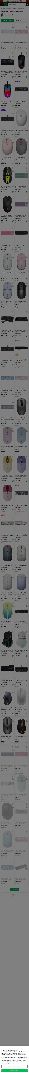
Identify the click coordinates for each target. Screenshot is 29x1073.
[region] (14, 1059)
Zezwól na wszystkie (14, 1070)
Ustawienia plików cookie (14, 1066)
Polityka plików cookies (10, 1063)
